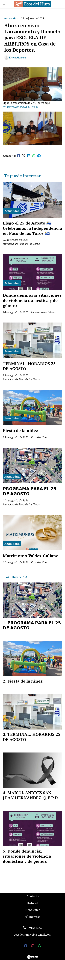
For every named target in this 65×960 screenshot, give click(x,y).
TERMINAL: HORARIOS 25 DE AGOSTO (29, 366)
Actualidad (11, 18)
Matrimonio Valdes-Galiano (31, 555)
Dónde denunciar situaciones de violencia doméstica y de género (32, 300)
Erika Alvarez (17, 57)
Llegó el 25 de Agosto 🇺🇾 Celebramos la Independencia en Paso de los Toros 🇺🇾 (32, 228)
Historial (32, 903)
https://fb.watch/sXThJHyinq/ (20, 107)
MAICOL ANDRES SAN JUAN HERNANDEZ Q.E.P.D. (31, 795)
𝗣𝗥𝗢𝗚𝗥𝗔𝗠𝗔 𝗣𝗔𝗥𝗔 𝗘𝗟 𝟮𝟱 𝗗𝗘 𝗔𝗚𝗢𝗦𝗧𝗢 (29, 491)
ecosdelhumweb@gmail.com (32, 934)
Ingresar (34, 917)
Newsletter (32, 910)
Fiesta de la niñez (20, 430)
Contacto (32, 896)
